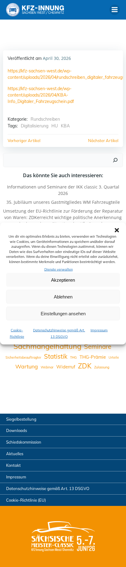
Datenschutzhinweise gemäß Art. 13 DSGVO (47, 488)
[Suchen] (115, 160)
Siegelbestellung (21, 419)
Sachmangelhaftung (47, 346)
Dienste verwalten (58, 269)
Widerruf (65, 367)
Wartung (26, 366)
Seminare (97, 346)
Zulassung (101, 367)
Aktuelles (14, 453)
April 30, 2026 (57, 58)
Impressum (99, 330)
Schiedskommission (23, 442)
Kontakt (13, 465)
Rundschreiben (45, 119)
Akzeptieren (63, 279)
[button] (117, 230)
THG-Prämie (93, 357)
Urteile (114, 357)
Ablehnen (63, 296)
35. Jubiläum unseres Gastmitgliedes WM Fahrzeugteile (63, 202)
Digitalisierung (34, 126)
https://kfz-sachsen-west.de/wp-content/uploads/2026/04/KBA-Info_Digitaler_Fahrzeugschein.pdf (41, 95)
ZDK (84, 366)
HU (54, 126)
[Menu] (114, 10)
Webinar (47, 367)
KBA (65, 126)
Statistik (55, 356)
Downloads (16, 430)
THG (73, 357)
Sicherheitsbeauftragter (23, 357)
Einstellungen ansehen (63, 313)
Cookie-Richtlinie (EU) (26, 500)
